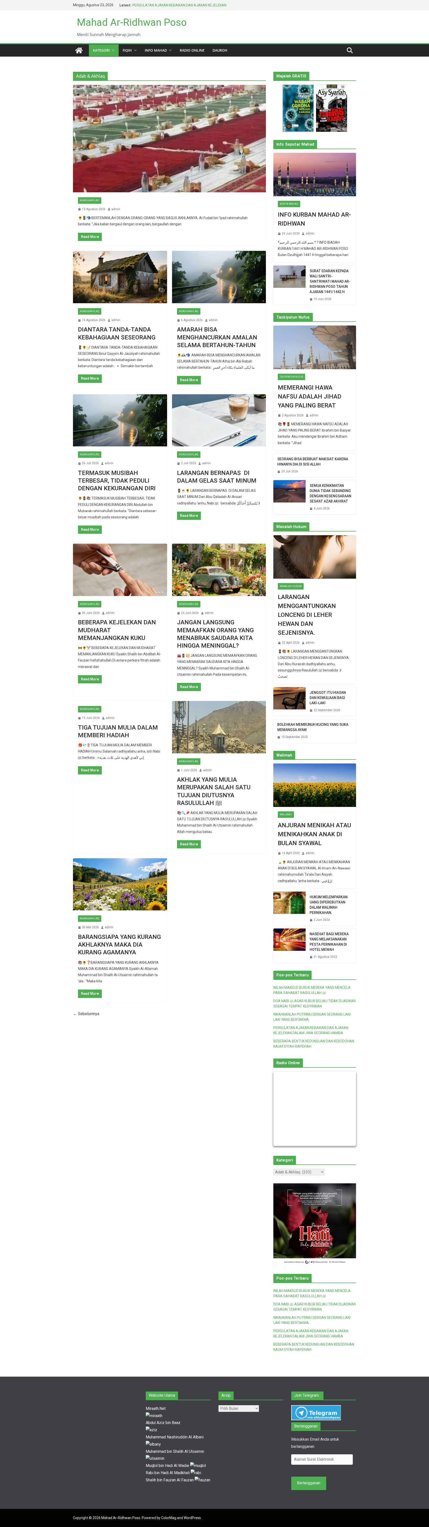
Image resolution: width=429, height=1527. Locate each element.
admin (115, 209)
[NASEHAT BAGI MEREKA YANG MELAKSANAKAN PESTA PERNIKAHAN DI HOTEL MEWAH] (289, 946)
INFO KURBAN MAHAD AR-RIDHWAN (314, 219)
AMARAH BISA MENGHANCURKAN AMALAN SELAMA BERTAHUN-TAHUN (217, 337)
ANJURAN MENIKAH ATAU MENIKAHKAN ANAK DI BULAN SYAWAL (314, 834)
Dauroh (220, 50)
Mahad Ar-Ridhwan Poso (132, 22)
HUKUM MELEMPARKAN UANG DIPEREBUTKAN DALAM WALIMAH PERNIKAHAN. (329, 905)
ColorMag (168, 1518)
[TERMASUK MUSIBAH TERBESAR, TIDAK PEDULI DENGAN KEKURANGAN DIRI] (120, 420)
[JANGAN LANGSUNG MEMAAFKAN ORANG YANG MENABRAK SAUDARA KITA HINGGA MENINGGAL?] (219, 570)
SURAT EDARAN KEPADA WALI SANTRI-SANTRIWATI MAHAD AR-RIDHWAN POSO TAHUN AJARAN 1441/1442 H (330, 281)
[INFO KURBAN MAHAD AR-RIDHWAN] (314, 174)
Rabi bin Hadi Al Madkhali (168, 1472)
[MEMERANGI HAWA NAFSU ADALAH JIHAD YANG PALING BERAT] (314, 347)
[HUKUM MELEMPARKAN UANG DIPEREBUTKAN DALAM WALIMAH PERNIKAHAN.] (289, 909)
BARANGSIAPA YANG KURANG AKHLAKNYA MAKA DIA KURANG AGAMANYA (119, 944)
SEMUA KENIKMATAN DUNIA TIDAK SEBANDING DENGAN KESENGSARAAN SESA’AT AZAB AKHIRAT (330, 493)
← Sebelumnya (86, 1013)
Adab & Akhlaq (89, 200)
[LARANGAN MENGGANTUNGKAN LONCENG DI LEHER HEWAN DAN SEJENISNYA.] (314, 557)
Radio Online (192, 50)
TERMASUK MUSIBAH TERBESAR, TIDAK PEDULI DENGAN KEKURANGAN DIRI (117, 480)
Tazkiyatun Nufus (291, 376)
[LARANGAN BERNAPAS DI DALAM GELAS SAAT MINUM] (219, 420)
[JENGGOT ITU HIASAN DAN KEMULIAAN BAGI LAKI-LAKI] (289, 701)
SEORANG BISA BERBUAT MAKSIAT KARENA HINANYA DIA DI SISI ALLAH (312, 461)
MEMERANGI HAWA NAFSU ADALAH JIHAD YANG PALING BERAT (309, 396)
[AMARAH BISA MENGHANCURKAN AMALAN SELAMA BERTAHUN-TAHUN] (219, 277)
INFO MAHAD (156, 50)
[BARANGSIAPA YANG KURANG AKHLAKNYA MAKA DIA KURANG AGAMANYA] (120, 884)
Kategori (101, 50)
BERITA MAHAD (289, 203)
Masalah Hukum (291, 586)
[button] (112, 50)
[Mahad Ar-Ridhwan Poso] (79, 50)
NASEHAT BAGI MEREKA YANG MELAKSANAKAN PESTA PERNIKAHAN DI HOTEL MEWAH (329, 942)
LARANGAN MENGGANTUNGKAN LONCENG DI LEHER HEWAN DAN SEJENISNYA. (307, 615)
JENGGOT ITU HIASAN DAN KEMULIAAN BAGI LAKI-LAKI (328, 698)
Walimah (286, 814)
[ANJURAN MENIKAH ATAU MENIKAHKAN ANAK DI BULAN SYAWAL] (314, 785)
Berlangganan (308, 1483)
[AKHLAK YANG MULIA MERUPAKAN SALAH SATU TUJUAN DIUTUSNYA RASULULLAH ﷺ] (219, 727)
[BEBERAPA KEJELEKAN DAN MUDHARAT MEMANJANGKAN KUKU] (120, 570)
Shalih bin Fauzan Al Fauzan (170, 1480)
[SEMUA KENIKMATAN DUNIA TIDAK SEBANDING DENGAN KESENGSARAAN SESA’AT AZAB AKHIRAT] (289, 497)
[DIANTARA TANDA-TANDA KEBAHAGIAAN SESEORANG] (120, 277)
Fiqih (127, 50)
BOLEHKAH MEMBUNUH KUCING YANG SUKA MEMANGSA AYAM (312, 727)
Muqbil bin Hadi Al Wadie (168, 1465)
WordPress (192, 1518)
